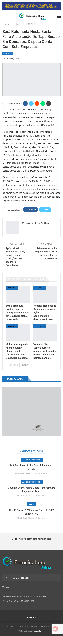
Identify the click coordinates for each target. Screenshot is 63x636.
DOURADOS (7, 53)
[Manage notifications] (55, 628)
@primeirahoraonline (37, 538)
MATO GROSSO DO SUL (32, 460)
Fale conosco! (19, 577)
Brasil (31, 504)
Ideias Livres (39, 631)
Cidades (31, 617)
